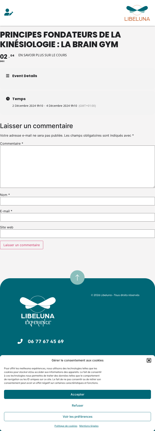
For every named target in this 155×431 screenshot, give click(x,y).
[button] (149, 360)
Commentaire (11, 143)
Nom (5, 194)
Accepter (77, 394)
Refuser (77, 405)
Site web (6, 227)
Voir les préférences (77, 416)
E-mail (6, 211)
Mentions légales (88, 425)
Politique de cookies (65, 425)
